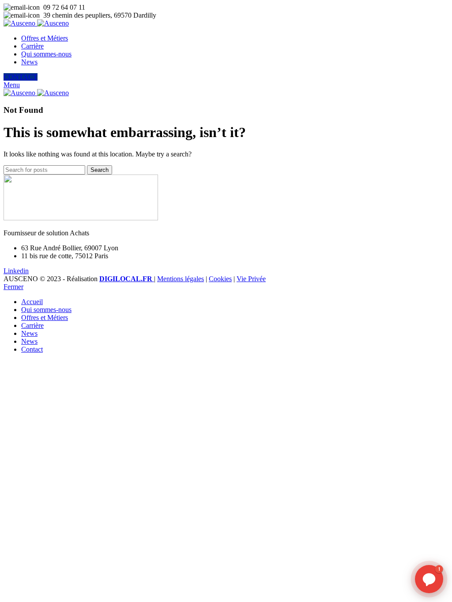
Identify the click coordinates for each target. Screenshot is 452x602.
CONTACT (21, 77)
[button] (429, 579)
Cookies (220, 278)
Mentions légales (180, 278)
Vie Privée (251, 278)
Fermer (13, 286)
